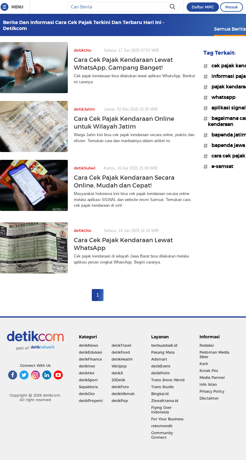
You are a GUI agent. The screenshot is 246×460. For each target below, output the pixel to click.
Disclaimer (209, 398)
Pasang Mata (163, 352)
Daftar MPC (203, 7)
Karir (204, 363)
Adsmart (159, 359)
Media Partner (212, 377)
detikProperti (91, 400)
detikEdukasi (90, 352)
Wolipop (119, 366)
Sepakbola (88, 387)
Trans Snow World (167, 380)
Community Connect (162, 435)
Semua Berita (230, 29)
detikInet (87, 366)
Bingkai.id (160, 393)
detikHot (86, 373)
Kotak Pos (209, 370)
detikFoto (120, 387)
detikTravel (121, 345)
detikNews (88, 345)
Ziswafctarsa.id (164, 400)
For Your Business (167, 419)
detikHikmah (123, 393)
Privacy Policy (212, 391)
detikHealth (122, 359)
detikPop (120, 400)
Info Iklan (208, 384)
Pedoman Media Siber (214, 354)
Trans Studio (162, 387)
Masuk (231, 7)
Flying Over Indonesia (161, 409)
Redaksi (207, 345)
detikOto (87, 393)
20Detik (118, 380)
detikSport (88, 380)
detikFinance (90, 359)
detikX (117, 373)
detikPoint (160, 373)
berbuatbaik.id (164, 345)
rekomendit (161, 426)
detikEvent (160, 366)
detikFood (121, 352)
